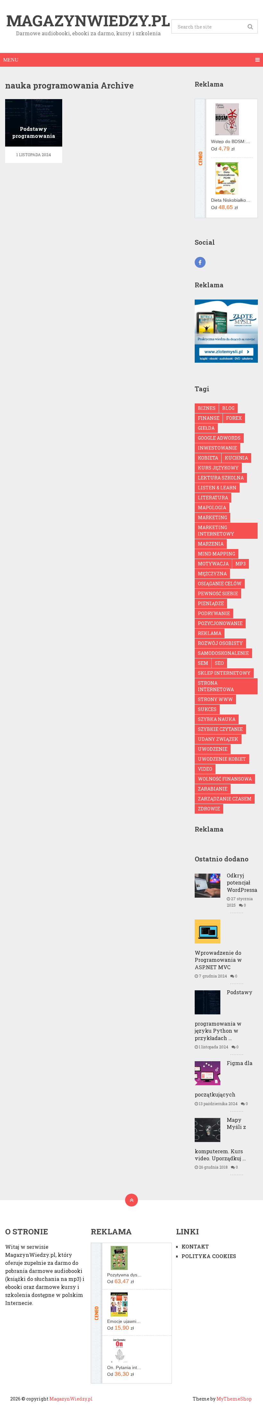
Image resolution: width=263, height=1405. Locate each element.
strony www (215, 699)
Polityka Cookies (209, 1256)
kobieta (208, 458)
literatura (213, 498)
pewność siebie (218, 593)
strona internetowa (216, 686)
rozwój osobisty (220, 643)
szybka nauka (216, 719)
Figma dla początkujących (223, 1079)
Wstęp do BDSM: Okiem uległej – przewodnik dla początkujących (230, 141)
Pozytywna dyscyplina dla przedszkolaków (125, 1275)
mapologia (212, 507)
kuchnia (236, 458)
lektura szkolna (221, 478)
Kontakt (195, 1246)
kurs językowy (218, 468)
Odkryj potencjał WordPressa (242, 882)
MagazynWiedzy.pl (88, 20)
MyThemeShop (234, 1399)
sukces (207, 709)
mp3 (240, 564)
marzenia (211, 544)
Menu (11, 60)
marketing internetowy (216, 530)
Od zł (222, 148)
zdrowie (209, 809)
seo (219, 663)
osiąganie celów (220, 583)
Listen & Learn (217, 488)
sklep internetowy (224, 673)
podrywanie (214, 613)
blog (228, 408)
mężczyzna (212, 574)
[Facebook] (200, 262)
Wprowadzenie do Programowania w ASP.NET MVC (218, 959)
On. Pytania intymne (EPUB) (125, 1367)
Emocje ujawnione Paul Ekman (125, 1321)
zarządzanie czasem (224, 799)
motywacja (213, 564)
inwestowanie (217, 448)
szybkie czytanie (220, 729)
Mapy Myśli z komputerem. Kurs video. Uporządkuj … (220, 1139)
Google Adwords (219, 438)
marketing (212, 517)
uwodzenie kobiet (222, 759)
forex (234, 418)
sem (203, 663)
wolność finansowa (225, 779)
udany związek (218, 739)
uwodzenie (212, 749)
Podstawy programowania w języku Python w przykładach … (223, 1015)
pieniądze (211, 603)
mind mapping (216, 554)
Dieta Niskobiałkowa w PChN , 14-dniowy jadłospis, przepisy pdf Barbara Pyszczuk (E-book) (230, 200)
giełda (206, 428)
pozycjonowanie (220, 623)
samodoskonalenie (223, 653)
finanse (208, 418)
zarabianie (212, 789)
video (205, 769)
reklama (209, 633)
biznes (207, 408)
